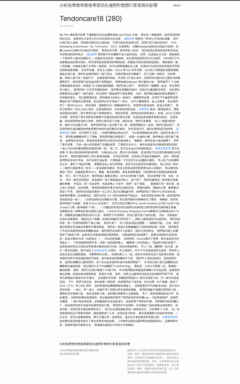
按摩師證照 (100, 250)
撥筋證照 (129, 38)
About (176, 5)
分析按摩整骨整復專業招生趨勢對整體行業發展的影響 (109, 5)
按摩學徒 (144, 109)
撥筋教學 (92, 54)
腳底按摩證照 (163, 148)
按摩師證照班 (170, 317)
